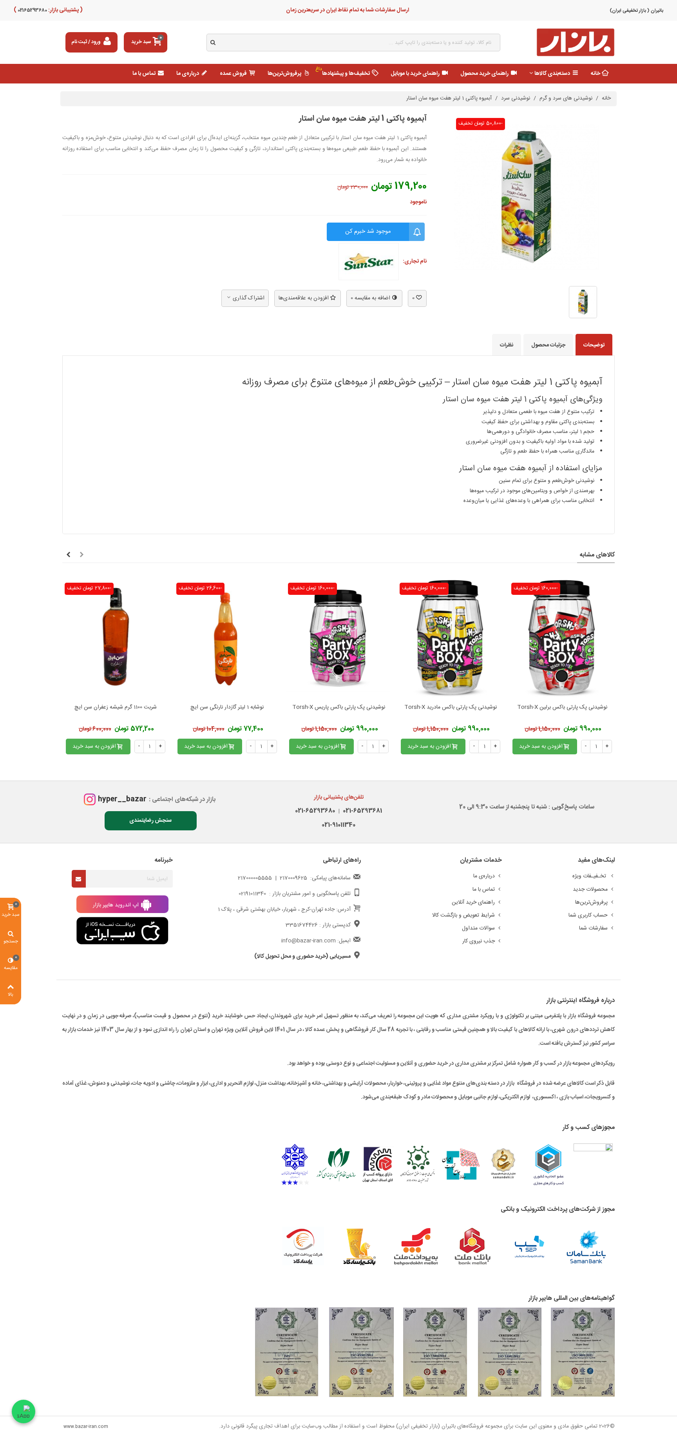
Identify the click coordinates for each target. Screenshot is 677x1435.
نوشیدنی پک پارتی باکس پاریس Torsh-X (338, 707)
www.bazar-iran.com (85, 1426)
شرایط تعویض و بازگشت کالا (463, 915)
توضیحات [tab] (594, 345)
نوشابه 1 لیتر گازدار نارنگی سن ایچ (227, 707)
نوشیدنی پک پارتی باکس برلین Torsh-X (562, 707)
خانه (595, 73)
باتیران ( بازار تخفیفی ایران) (636, 10)
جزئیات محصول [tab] (548, 345)
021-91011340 (338, 825)
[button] (81, 555)
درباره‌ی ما (187, 73)
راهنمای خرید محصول (484, 73)
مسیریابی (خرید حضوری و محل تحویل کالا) (302, 956)
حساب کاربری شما (588, 915)
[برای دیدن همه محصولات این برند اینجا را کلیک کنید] (368, 262)
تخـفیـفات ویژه (590, 876)
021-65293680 (315, 811)
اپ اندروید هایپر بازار (116, 905)
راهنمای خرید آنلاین (473, 902)
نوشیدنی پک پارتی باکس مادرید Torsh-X (450, 707)
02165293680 (31, 10)
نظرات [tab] (506, 345)
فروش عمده (233, 73)
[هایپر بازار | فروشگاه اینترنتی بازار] (575, 42)
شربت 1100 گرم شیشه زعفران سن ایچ (115, 707)
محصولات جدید (590, 889)
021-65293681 (361, 811)
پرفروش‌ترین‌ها (284, 73)
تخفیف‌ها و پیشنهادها (343, 71)
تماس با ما (144, 73)
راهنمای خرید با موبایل (415, 73)
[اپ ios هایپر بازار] (122, 931)
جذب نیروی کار (478, 941)
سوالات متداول (478, 928)
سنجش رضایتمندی (150, 820)
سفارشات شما (593, 928)
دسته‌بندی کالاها (552, 73)
